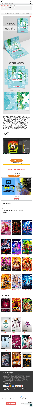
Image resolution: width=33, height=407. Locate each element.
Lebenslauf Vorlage (4, 350)
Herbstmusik (3, 367)
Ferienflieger (9, 203)
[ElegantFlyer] (13, 1)
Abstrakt (23, 332)
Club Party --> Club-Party (16, 367)
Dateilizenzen (5, 391)
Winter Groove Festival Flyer (26, 289)
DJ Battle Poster (25, 350)
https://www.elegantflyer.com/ (23, 396)
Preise (22, 390)
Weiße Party (13, 332)
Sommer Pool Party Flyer (26, 254)
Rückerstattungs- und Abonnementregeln (16, 391)
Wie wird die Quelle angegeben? (18, 210)
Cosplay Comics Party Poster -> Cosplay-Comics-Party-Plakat (16, 314)
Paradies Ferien (3, 332)
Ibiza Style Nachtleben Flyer (5, 254)
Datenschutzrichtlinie (3, 399)
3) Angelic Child (5, 134)
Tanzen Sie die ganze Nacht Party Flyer (26, 236)
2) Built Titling (5, 133)
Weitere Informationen (13, 208)
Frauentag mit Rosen (15, 350)
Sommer (23, 367)
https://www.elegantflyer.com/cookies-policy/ (6, 398)
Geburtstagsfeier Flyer (4, 289)
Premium (25, 1)
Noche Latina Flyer (15, 235)
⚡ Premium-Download (17, 160)
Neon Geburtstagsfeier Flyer (16, 254)
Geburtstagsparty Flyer (4, 235)
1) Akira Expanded (6, 132)
